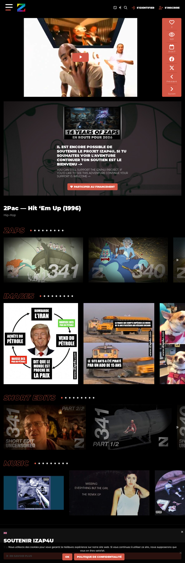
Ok (67, 556)
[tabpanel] (43, 259)
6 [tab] (51, 230)
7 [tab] (55, 230)
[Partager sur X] (172, 68)
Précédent (172, 81)
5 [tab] (47, 230)
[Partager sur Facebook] (172, 59)
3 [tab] (39, 230)
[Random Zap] (115, 8)
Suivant (171, 93)
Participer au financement (94, 186)
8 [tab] (59, 230)
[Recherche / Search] (125, 8)
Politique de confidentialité (99, 556)
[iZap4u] (21, 8)
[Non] (180, 553)
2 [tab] (35, 230)
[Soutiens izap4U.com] (120, 8)
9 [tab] (63, 230)
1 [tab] (31, 230)
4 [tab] (43, 230)
